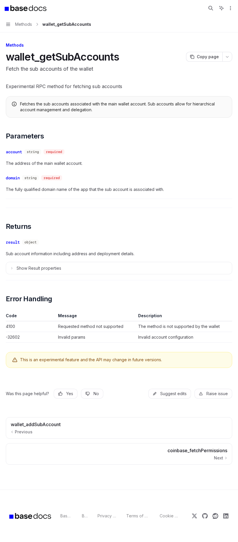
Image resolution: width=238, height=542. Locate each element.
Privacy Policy (107, 515)
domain (13, 178)
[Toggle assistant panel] (221, 8)
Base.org (66, 515)
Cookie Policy (169, 515)
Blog (85, 515)
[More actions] (230, 8)
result (13, 242)
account (14, 151)
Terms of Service (138, 515)
